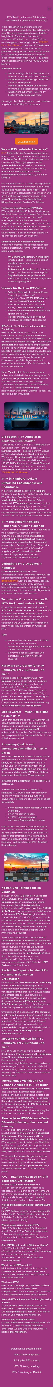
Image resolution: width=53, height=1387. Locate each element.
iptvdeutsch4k (9, 580)
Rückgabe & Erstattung (26, 1360)
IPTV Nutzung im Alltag (26, 1366)
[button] (49, 8)
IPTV (4, 153)
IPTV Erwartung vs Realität (27, 1372)
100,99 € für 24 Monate (14, 472)
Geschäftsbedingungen (26, 1354)
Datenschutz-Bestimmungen (26, 1348)
